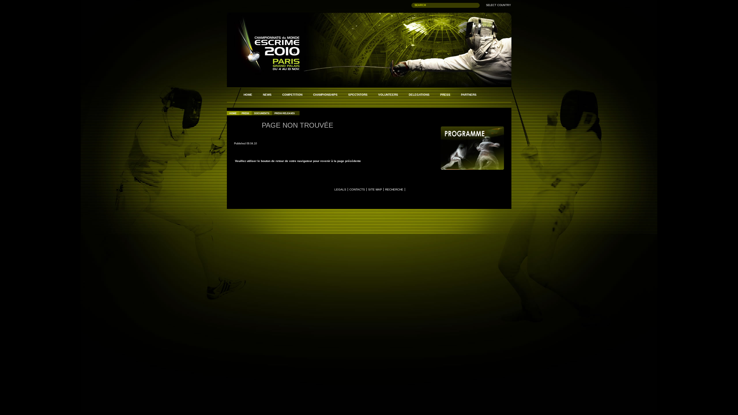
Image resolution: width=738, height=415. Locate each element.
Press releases (284, 113)
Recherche (394, 189)
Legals (340, 189)
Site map (375, 189)
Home (232, 113)
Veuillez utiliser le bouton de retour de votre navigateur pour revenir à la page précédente (297, 161)
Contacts (357, 189)
